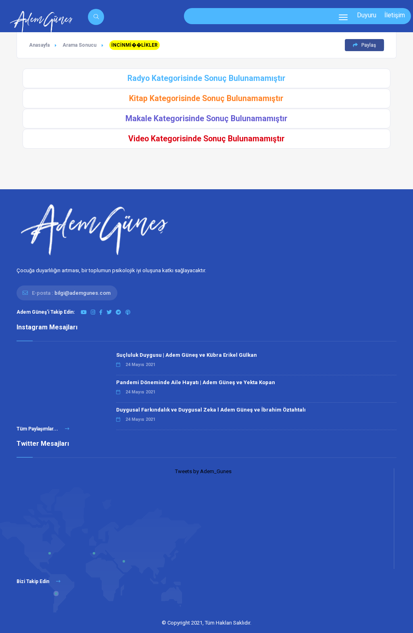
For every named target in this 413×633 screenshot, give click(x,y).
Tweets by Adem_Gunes (203, 471)
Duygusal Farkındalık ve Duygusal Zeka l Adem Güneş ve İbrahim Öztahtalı (211, 410)
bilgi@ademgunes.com (82, 293)
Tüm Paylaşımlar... (38, 429)
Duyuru (366, 15)
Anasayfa (39, 45)
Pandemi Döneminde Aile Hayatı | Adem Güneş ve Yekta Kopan (195, 382)
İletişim (394, 15)
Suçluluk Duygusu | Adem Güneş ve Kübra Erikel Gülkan (186, 355)
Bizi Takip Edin (33, 581)
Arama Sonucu (79, 45)
